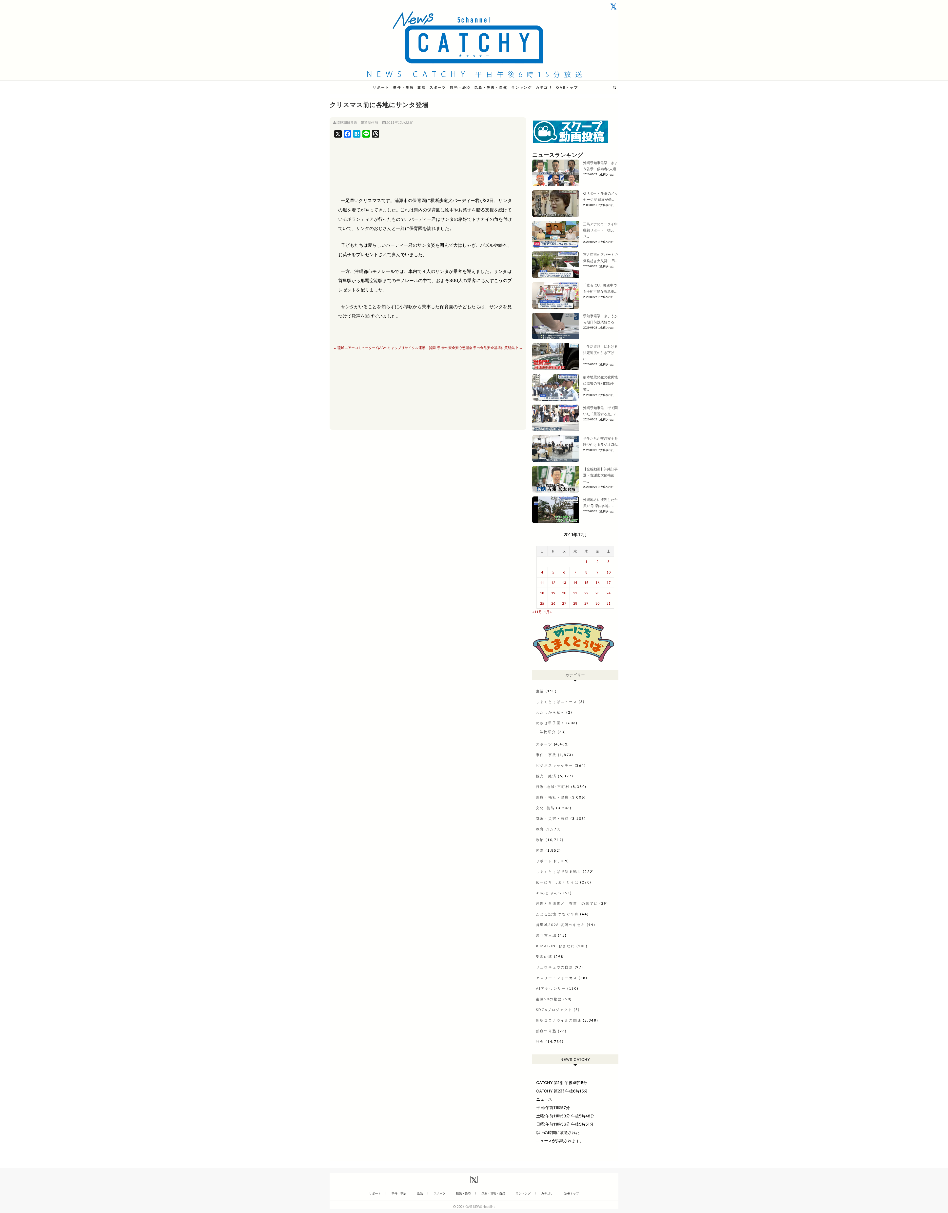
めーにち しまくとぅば (557, 882)
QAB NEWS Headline (355, 84)
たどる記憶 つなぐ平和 (557, 914)
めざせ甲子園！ (550, 723)
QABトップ (567, 87)
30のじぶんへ (549, 893)
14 (575, 582)
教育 (540, 829)
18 (542, 593)
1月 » (548, 612)
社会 (540, 1041)
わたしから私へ (550, 712)
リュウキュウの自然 (554, 967)
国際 (540, 850)
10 (609, 572)
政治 (421, 87)
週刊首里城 (546, 935)
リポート (381, 87)
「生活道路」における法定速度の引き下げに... (600, 352)
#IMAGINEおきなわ (555, 946)
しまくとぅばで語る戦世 (559, 871)
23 (597, 593)
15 (586, 582)
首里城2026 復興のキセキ (560, 925)
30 (597, 603)
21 (575, 593)
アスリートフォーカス (556, 978)
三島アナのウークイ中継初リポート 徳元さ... (600, 230)
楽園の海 (544, 956)
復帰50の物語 (549, 999)
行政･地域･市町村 (553, 786)
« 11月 (537, 612)
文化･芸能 (545, 808)
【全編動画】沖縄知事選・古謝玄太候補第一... (600, 475)
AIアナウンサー (551, 988)
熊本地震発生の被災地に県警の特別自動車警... (600, 383)
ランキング (521, 87)
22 (586, 593)
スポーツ (438, 87)
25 (542, 603)
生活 (540, 691)
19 (553, 593)
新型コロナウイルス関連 (559, 1020)
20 (564, 593)
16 (597, 582)
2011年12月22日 (399, 122)
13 (564, 582)
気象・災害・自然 (490, 87)
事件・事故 (403, 87)
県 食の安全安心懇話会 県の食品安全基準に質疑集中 (479, 348)
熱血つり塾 (546, 1031)
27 (564, 603)
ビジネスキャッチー (554, 765)
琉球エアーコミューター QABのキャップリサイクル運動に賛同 (384, 348)
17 (609, 582)
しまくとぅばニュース (556, 701)
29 (586, 603)
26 (553, 603)
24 (609, 593)
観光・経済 (460, 87)
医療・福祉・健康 (552, 797)
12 (553, 582)
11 (542, 582)
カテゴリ (544, 87)
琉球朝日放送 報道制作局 (357, 122)
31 (609, 603)
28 (575, 603)
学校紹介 (548, 732)
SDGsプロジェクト (554, 1009)
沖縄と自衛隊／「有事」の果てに (567, 903)
